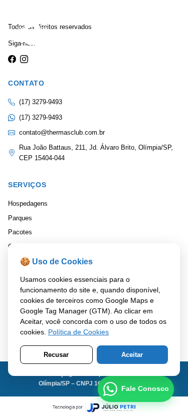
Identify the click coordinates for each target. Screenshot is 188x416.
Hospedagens (28, 203)
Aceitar (132, 354)
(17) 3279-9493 (40, 117)
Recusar (56, 354)
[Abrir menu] (163, 34)
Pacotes (20, 232)
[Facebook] (12, 59)
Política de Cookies (78, 332)
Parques (20, 218)
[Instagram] (24, 59)
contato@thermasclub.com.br (62, 132)
